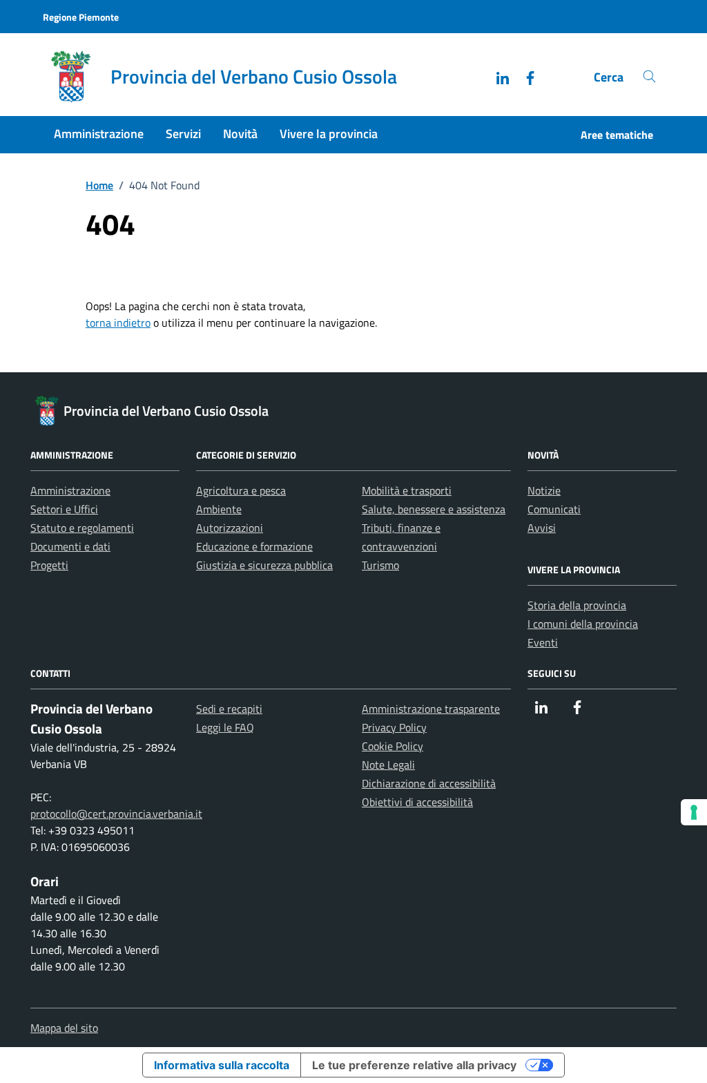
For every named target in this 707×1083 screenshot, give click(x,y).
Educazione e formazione (254, 546)
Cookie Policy (392, 746)
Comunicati (554, 509)
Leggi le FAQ (225, 727)
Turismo (380, 565)
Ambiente (219, 509)
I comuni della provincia (582, 623)
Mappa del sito (64, 1027)
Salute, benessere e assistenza (433, 509)
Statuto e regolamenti (82, 527)
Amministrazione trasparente (431, 708)
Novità (240, 133)
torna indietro (118, 322)
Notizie (544, 490)
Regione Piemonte (81, 17)
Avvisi (541, 527)
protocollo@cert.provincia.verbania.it (116, 813)
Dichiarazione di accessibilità (429, 783)
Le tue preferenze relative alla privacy (414, 1065)
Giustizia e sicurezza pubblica (264, 565)
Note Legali (388, 764)
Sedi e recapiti (229, 708)
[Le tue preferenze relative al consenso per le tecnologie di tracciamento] (694, 812)
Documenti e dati (70, 546)
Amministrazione (99, 133)
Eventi (542, 642)
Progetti (49, 565)
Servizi (183, 133)
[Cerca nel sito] (649, 77)
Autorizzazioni (229, 527)
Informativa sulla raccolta (221, 1065)
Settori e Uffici (64, 509)
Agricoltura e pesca (241, 490)
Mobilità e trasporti (407, 490)
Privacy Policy (394, 727)
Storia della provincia (576, 605)
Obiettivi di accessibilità (417, 802)
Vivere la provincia (329, 133)
